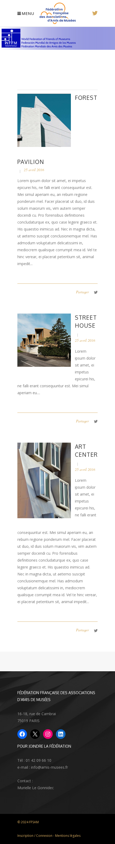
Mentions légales (67, 835)
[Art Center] (44, 480)
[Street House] (44, 339)
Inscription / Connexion (34, 835)
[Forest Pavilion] (44, 119)
